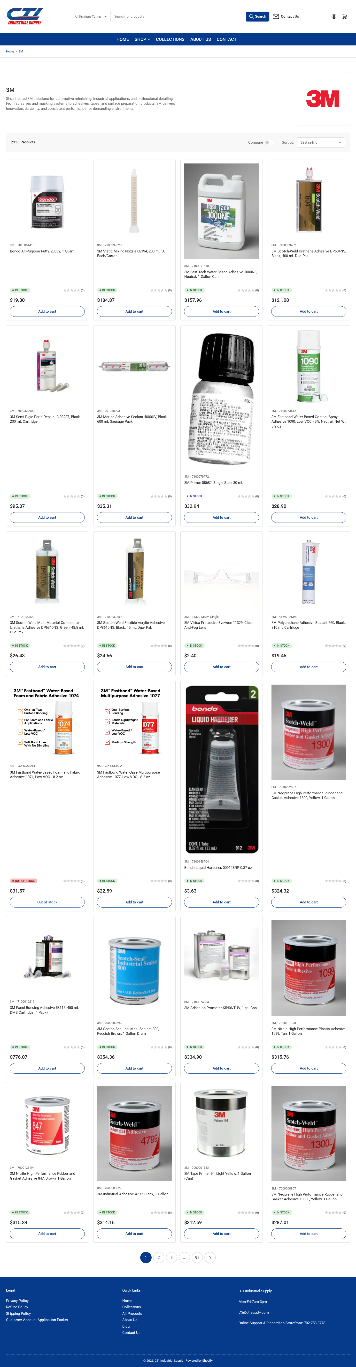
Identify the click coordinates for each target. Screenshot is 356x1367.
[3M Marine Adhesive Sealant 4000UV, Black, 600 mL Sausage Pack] (134, 366)
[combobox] (190, 16)
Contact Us (290, 16)
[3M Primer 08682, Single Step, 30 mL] (221, 399)
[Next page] (210, 1257)
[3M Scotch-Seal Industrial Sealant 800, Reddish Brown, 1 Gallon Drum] (134, 967)
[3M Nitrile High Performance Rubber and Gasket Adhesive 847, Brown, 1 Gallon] (47, 1123)
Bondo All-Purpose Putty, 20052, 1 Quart (42, 251)
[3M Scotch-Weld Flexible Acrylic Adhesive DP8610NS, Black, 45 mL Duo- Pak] (134, 572)
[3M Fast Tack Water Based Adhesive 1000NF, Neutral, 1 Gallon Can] (221, 211)
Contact (227, 39)
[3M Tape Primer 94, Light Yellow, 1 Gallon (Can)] (221, 1123)
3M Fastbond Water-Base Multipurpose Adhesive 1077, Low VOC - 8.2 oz (128, 774)
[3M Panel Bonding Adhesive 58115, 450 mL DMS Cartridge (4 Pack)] (47, 957)
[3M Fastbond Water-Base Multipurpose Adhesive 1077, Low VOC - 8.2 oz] (134, 722)
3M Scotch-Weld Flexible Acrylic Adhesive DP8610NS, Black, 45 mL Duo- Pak (131, 625)
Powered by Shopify (199, 1360)
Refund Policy (17, 1307)
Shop (140, 39)
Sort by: (288, 142)
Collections (170, 39)
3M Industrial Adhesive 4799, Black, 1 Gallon (132, 1194)
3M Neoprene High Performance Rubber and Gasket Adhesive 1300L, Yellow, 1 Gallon (306, 1196)
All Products (132, 1313)
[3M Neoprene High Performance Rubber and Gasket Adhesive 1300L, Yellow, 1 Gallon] (308, 1133)
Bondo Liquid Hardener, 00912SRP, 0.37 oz (218, 867)
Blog (126, 1326)
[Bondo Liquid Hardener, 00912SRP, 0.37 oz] (221, 769)
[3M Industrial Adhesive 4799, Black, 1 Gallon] (134, 1133)
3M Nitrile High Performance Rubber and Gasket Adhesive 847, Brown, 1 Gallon (42, 1176)
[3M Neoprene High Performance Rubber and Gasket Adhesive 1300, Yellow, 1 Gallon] (308, 732)
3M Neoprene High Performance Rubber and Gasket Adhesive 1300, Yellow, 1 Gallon (306, 795)
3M (21, 51)
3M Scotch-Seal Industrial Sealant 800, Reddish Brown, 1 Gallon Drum (128, 1031)
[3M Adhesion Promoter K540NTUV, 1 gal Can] (221, 957)
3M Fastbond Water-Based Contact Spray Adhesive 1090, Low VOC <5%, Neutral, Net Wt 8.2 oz (308, 422)
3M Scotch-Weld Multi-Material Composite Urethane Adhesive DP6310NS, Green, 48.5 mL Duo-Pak (47, 627)
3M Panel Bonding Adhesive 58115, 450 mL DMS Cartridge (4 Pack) (44, 1010)
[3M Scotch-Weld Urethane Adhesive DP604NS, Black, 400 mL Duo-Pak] (308, 200)
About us (200, 39)
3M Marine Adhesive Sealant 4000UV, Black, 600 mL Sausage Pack (132, 419)
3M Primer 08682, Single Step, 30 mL (213, 482)
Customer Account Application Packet (37, 1320)
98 (197, 1257)
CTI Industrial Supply (169, 1360)
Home (122, 39)
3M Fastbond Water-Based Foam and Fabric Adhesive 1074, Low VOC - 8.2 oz (45, 774)
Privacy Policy (17, 1301)
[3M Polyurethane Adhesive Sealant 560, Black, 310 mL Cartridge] (308, 572)
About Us (129, 1320)
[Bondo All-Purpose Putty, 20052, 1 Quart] (47, 200)
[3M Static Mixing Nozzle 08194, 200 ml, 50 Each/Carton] (134, 200)
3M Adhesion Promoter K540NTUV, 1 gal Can (220, 1008)
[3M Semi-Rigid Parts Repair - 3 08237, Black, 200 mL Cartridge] (47, 366)
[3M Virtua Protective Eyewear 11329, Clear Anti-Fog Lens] (221, 572)
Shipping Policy (18, 1313)
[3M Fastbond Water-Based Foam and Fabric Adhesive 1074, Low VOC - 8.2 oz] (47, 722)
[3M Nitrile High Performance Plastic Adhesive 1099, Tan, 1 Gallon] (308, 967)
